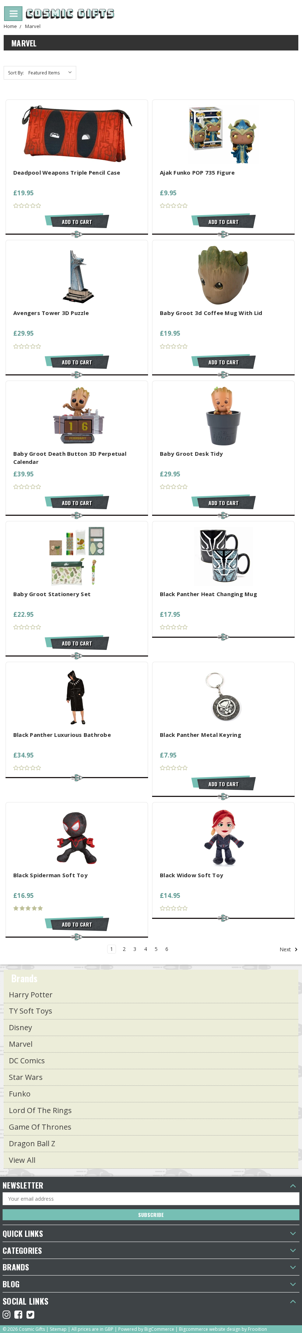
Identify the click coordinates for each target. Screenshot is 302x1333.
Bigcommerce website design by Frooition (223, 1329)
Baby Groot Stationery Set (52, 594)
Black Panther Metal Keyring (200, 734)
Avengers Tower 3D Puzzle (51, 312)
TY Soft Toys (30, 1011)
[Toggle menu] (13, 13)
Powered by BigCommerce (146, 1329)
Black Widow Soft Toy (191, 875)
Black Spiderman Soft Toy (50, 875)
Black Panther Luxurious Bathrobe (62, 734)
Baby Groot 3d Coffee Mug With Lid (211, 312)
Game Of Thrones (40, 1127)
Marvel (33, 26)
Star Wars (26, 1077)
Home (10, 26)
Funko (20, 1094)
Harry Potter (31, 995)
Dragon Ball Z (32, 1143)
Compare (74, 134)
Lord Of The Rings (40, 1110)
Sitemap (58, 1329)
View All (22, 1160)
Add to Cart (77, 221)
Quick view (76, 121)
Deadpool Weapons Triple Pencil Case (66, 172)
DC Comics (27, 1061)
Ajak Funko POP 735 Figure (197, 172)
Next (286, 948)
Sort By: (16, 73)
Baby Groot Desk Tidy (191, 453)
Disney (20, 1027)
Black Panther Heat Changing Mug (208, 594)
